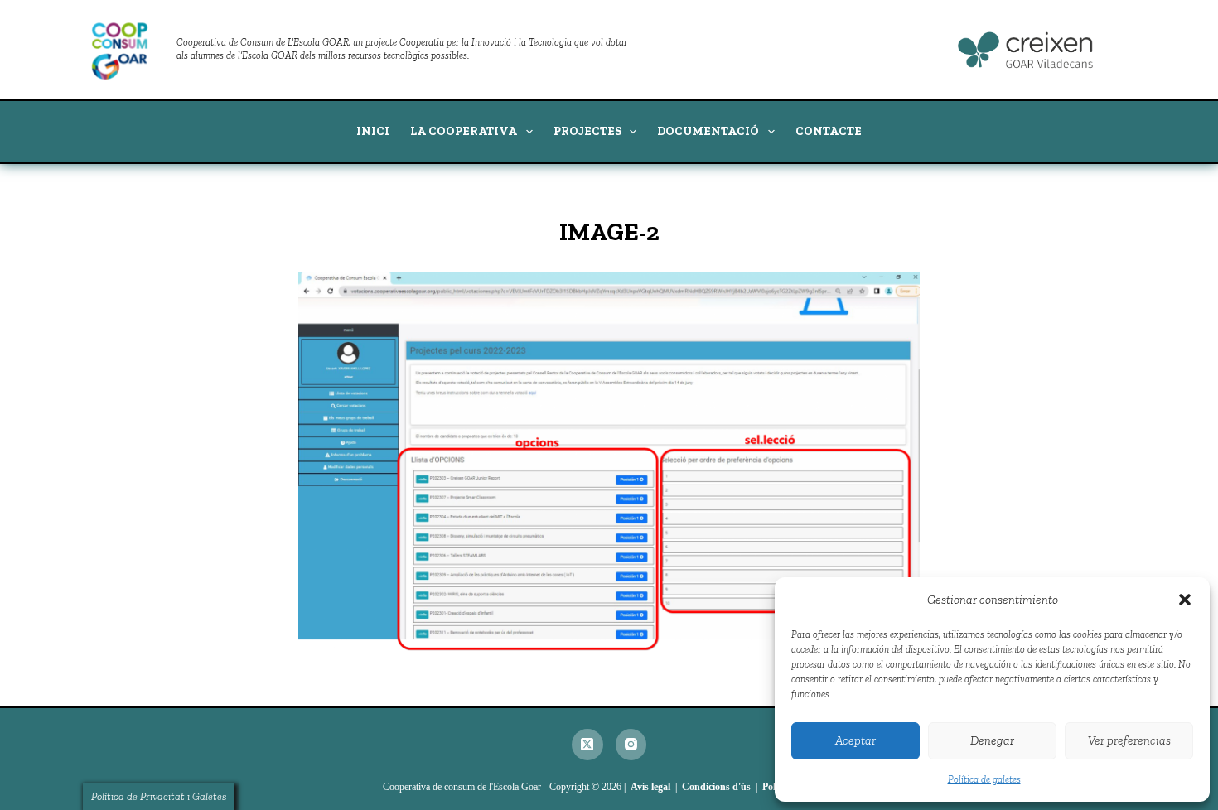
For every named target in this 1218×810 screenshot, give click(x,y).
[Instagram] (631, 744)
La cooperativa (463, 131)
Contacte (828, 131)
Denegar (992, 740)
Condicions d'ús (716, 787)
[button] (1185, 599)
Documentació (708, 131)
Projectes (587, 131)
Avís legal (650, 787)
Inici (372, 131)
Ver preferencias (1129, 740)
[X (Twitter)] (587, 744)
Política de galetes (984, 779)
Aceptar (855, 740)
